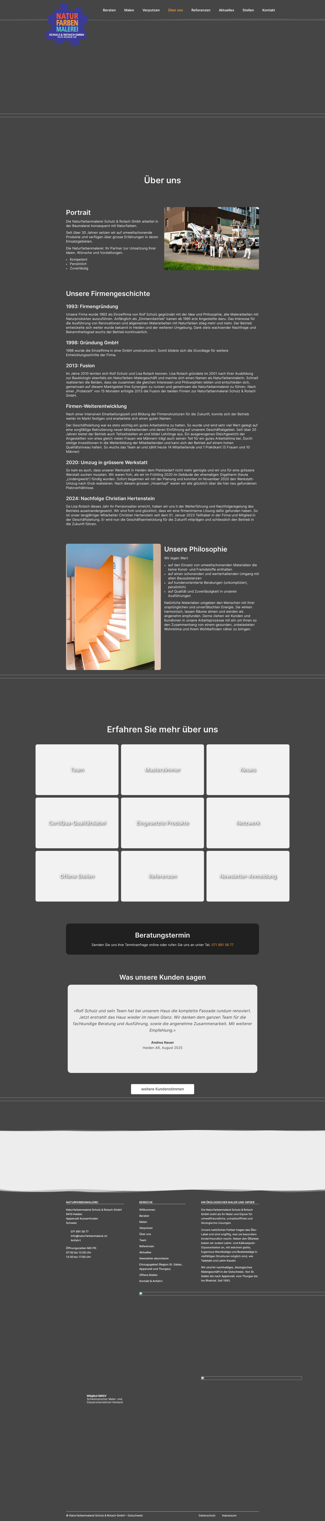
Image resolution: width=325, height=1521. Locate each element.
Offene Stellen (148, 1275)
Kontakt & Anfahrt (150, 1281)
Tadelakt (206, 1260)
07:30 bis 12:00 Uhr (78, 1252)
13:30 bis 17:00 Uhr (78, 1257)
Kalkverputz (246, 1243)
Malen (143, 1222)
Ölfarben (253, 1238)
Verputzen (146, 1228)
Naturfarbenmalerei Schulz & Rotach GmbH (94, 1209)
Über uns (145, 1234)
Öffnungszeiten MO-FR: (81, 1248)
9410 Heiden (74, 1214)
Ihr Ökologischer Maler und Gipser (227, 1202)
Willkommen (147, 1209)
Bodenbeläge (245, 1251)
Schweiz (71, 1223)
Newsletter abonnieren (154, 1258)
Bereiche (146, 1202)
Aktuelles (145, 1252)
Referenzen (146, 1246)
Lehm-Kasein (227, 1260)
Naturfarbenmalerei (82, 1202)
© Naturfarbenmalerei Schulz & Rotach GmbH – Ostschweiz (104, 1515)
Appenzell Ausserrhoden (82, 1218)
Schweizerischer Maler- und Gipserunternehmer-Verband (105, 1400)
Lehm (227, 1243)
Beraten (144, 1215)
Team (142, 1240)
